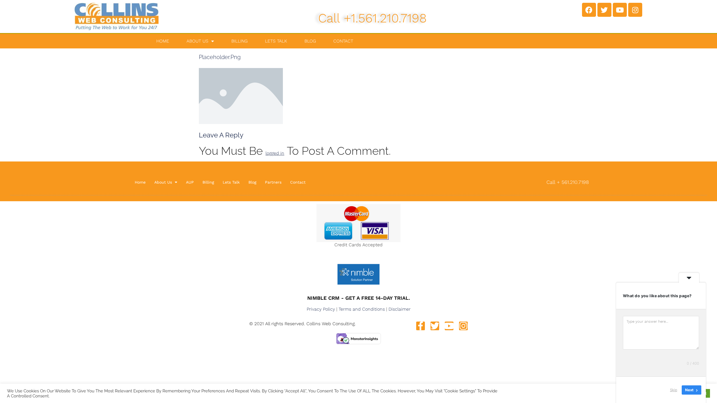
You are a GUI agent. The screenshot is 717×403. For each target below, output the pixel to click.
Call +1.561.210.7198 (372, 18)
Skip (673, 390)
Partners (273, 182)
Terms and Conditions (362, 309)
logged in (275, 153)
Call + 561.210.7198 (567, 182)
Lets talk (276, 41)
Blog (310, 41)
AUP (190, 182)
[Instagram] (635, 10)
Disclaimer (399, 309)
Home (162, 41)
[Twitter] (604, 10)
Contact (343, 41)
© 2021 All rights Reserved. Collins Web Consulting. (302, 323)
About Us (197, 41)
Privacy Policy (321, 309)
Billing (239, 41)
